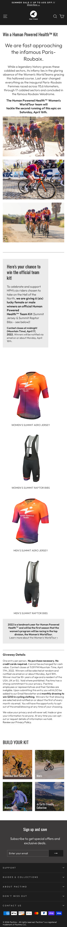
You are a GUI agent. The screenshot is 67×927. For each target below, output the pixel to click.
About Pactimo (15, 886)
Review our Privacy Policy (17, 722)
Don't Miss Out (15, 896)
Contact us (12, 905)
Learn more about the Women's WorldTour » (33, 637)
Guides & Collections (20, 877)
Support (9, 867)
